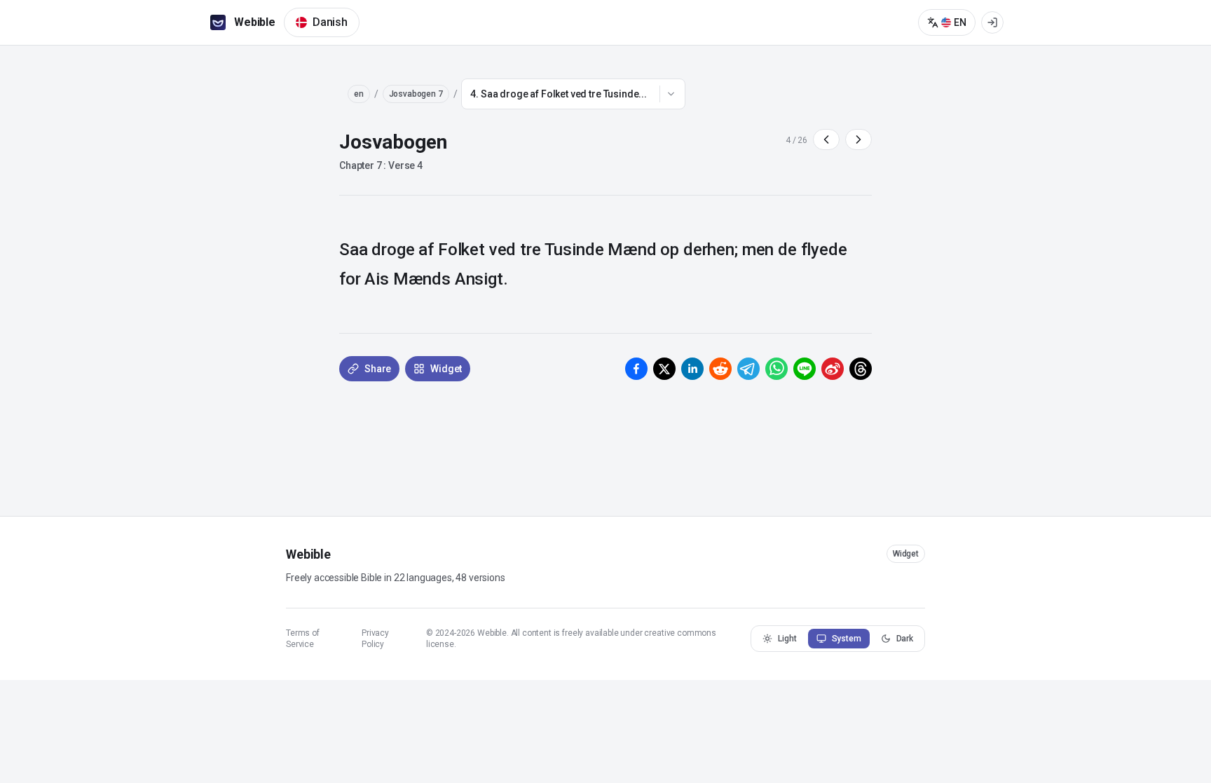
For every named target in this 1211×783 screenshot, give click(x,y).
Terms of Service (303, 638)
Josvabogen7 (416, 94)
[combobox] (573, 94)
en (359, 94)
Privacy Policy (375, 638)
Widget (906, 554)
